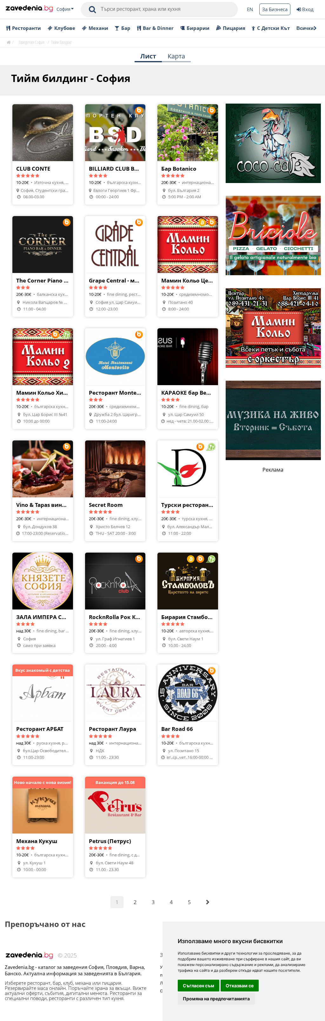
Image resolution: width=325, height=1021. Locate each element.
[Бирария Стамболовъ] (187, 603)
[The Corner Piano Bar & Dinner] (42, 266)
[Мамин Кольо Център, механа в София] (187, 266)
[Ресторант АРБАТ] (42, 714)
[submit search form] (92, 9)
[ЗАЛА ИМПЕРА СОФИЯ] (42, 603)
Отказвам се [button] (240, 985)
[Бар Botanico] (187, 154)
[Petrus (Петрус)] (115, 827)
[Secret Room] (115, 490)
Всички (305, 28)
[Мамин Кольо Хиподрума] (42, 378)
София (63, 9)
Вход (308, 9)
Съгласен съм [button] (198, 985)
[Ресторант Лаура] (115, 714)
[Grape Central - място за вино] (115, 266)
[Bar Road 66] (187, 714)
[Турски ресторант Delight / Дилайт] (187, 490)
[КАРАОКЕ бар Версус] (187, 378)
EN (250, 9)
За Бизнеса (275, 9)
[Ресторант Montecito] (115, 378)
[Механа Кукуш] (42, 827)
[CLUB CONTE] (42, 154)
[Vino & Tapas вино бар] (42, 490)
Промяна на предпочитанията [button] (216, 998)
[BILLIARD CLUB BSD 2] (115, 154)
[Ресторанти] (29, 9)
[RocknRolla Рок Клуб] (115, 603)
